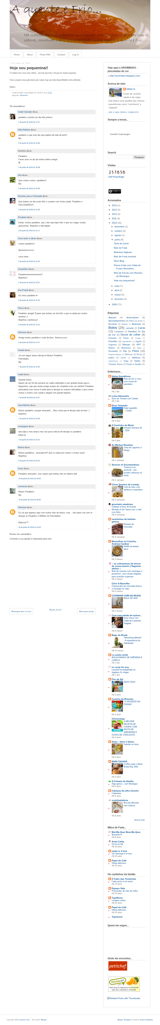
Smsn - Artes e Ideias (123, 741)
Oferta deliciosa (119, 863)
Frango (138, 338)
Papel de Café (119, 860)
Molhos (111, 348)
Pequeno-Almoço (114, 354)
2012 (115, 214)
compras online (118, 900)
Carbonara (116, 793)
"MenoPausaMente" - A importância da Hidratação (133, 640)
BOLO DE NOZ (131, 598)
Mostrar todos (139, 820)
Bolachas (136, 324)
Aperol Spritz (129, 682)
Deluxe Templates (146, 1019)
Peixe (135, 350)
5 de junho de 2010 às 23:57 (29, 282)
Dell (110, 177)
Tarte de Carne (121, 243)
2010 (115, 223)
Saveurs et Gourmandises (125, 464)
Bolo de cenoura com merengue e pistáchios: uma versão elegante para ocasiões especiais (127, 574)
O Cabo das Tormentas (124, 879)
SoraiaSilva (23, 269)
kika (20, 175)
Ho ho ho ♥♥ (117, 844)
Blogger (44, 1019)
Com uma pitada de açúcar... (127, 615)
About (30, 54)
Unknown (22, 332)
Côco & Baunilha (121, 583)
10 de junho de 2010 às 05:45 (29, 478)
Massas (126, 344)
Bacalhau (112, 324)
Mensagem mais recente (21, 611)
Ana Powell (23, 290)
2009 (115, 304)
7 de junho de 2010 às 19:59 (29, 418)
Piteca (21, 308)
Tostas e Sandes (134, 364)
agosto (118, 235)
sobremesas (113, 361)
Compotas (119, 332)
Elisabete (22, 217)
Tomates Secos (115, 364)
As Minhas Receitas (122, 445)
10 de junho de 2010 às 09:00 (29, 500)
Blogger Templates (124, 1019)
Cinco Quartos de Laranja (125, 484)
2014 (115, 205)
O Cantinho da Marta (123, 425)
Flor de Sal (117, 679)
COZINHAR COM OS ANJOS (126, 595)
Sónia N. (130, 89)
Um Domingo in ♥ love (122, 853)
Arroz (131, 321)
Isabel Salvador (25, 112)
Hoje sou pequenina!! (29, 68)
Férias (126, 338)
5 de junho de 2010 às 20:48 (29, 188)
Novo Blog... (120, 261)
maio (117, 286)
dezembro (120, 226)
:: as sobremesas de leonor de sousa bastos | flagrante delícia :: (126, 566)
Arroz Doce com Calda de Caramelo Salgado (132, 621)
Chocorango (118, 718)
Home (17, 54)
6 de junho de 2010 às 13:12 (29, 325)
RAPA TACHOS (119, 761)
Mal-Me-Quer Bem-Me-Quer (126, 832)
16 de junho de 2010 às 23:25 (29, 527)
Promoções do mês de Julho (125, 891)
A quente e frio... (25, 1019)
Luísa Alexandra (120, 396)
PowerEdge (118, 177)
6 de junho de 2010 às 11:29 (29, 300)
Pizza (139, 354)
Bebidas (125, 324)
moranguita (23, 426)
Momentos (24, 95)
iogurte (138, 341)
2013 (115, 209)
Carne (141, 327)
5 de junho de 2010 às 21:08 (29, 210)
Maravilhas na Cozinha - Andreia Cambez (124, 542)
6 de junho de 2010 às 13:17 (29, 342)
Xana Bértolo (24, 405)
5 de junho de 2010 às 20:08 (29, 167)
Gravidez (112, 341)
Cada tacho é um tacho (122, 881)
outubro (119, 231)
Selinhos (136, 357)
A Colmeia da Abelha (123, 781)
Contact (61, 54)
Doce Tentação (120, 405)
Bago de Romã (119, 635)
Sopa (126, 361)
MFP (139, 345)
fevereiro (119, 299)
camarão (130, 328)
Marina (21, 447)
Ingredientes (127, 341)
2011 (114, 218)
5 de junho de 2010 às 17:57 (29, 122)
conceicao (22, 486)
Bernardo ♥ (117, 834)
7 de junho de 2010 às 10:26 (29, 367)
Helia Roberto (24, 130)
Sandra (21, 350)
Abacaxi (112, 317)
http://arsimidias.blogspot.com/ (125, 75)
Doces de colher (131, 334)
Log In (75, 54)
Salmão (123, 358)
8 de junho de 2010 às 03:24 (29, 461)
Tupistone (117, 917)
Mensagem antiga (86, 611)
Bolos (112, 328)
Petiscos (129, 354)
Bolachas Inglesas (123, 252)
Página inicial (55, 609)
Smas (20, 468)
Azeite (140, 321)
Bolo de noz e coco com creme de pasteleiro (132, 381)
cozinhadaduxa (120, 800)
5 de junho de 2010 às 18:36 (29, 143)
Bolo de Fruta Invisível (125, 256)
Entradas (112, 338)
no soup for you (120, 667)
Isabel (20, 374)
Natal (139, 348)
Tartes (137, 361)
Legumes (112, 345)
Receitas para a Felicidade (30, 196)
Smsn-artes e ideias (27, 238)
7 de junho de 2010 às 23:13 (29, 440)
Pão (125, 351)
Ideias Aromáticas (121, 376)
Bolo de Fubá (120, 248)
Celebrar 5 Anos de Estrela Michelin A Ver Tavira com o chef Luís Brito (126, 509)
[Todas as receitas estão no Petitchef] (117, 970)
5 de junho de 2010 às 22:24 (29, 261)
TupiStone (117, 898)
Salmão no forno (131, 744)
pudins (111, 358)
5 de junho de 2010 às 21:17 (29, 230)
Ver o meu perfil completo (123, 112)
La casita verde (120, 655)
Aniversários (132, 317)
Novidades (113, 351)
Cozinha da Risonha (122, 699)
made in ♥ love (119, 851)
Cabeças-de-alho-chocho (125, 790)
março (118, 294)
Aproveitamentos (116, 320)
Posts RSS (45, 54)
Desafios (132, 331)
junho (118, 239)
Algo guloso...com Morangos (125, 784)
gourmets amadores (122, 504)
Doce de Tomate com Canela (125, 398)
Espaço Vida (118, 888)
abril (117, 290)
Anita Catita (118, 841)
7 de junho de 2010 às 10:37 (29, 397)
